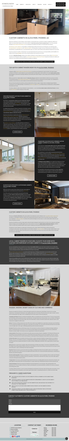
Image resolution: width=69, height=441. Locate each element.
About (34, 4)
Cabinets (21, 4)
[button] (34, 377)
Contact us (34, 428)
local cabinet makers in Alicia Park (51, 215)
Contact (50, 4)
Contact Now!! (17, 131)
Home (17, 4)
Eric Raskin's (19, 53)
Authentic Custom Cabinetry (15, 46)
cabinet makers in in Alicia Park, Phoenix (23, 71)
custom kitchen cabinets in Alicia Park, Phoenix (36, 56)
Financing (40, 4)
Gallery (44, 4)
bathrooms (32, 84)
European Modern (12, 48)
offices (37, 84)
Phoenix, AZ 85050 (14, 429)
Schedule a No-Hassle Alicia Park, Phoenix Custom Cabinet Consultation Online (34, 61)
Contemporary (19, 48)
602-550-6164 (54, 55)
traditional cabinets (19, 218)
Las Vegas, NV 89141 (15, 430)
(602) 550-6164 (61, 3)
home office (25, 190)
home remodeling (49, 253)
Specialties (28, 4)
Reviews (34, 432)
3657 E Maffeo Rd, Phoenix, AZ (19, 44)
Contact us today (40, 228)
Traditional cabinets (28, 48)
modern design (18, 103)
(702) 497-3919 (61, 5)
